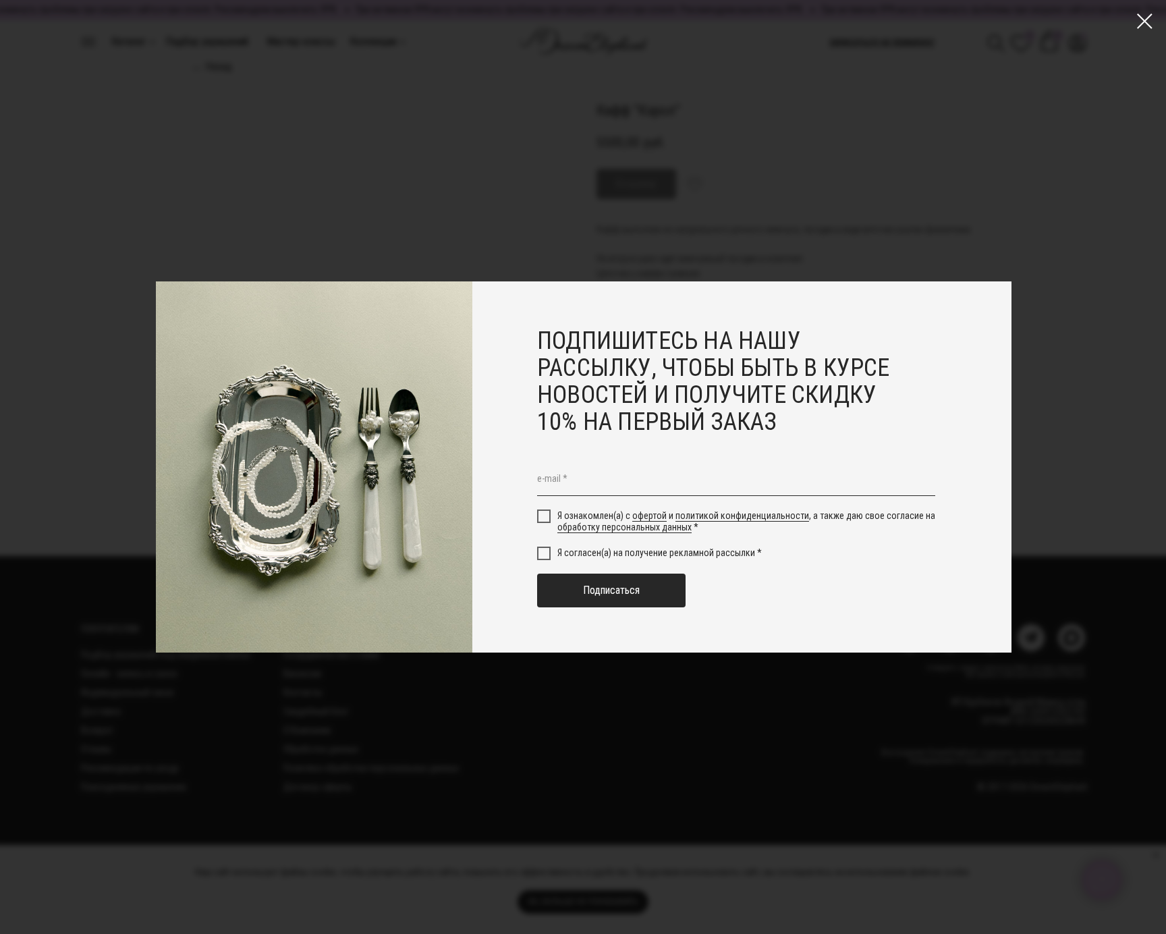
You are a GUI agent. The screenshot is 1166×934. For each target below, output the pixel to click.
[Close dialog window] (1144, 21)
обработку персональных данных (624, 527)
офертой (649, 516)
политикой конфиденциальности (742, 516)
